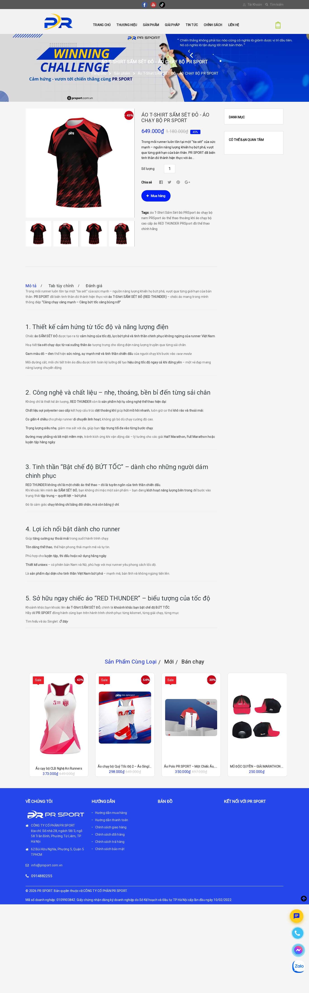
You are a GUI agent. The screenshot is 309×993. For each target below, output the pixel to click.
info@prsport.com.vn (46, 865)
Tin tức (192, 25)
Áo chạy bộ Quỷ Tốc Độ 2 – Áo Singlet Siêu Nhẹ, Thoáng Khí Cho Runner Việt (58, 766)
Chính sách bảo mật (110, 849)
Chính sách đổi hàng (110, 834)
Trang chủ (102, 25)
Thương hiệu (126, 25)
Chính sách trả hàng (110, 842)
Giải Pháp (172, 25)
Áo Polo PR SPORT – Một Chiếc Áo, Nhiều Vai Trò (125, 766)
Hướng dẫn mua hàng (111, 813)
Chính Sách (213, 25)
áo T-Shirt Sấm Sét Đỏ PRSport (173, 212)
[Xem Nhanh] (64, 736)
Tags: (145, 212)
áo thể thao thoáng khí (178, 218)
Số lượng (147, 169)
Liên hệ (233, 25)
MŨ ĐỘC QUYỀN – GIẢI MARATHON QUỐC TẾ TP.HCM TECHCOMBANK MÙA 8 (191, 766)
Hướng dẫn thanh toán (111, 820)
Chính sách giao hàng (111, 827)
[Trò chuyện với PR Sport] (296, 916)
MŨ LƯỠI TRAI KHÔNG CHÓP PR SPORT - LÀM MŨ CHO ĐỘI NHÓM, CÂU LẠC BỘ (257, 766)
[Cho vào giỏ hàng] (52, 736)
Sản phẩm (151, 25)
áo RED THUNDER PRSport (173, 223)
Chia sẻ (146, 182)
